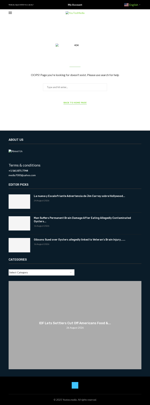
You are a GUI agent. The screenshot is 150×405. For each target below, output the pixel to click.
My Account (75, 4)
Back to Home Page (75, 102)
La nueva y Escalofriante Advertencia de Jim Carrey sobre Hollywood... (79, 196)
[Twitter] (75, 385)
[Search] (139, 12)
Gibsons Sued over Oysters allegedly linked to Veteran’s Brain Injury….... (79, 239)
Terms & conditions (24, 165)
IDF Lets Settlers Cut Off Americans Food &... (75, 323)
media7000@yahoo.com (22, 175)
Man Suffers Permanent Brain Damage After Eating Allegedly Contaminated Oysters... (82, 219)
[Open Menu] (10, 12)
